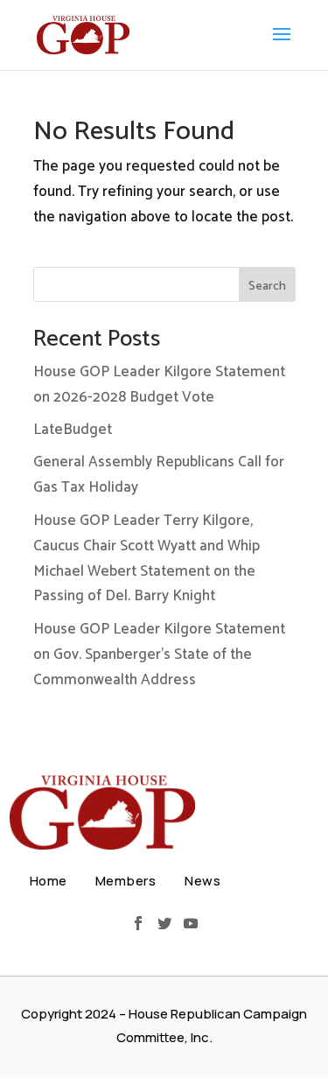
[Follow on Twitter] (164, 923)
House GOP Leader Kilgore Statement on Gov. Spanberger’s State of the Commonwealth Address (159, 654)
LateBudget (72, 429)
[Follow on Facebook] (138, 923)
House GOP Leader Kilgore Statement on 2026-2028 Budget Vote (159, 385)
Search (267, 286)
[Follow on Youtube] (191, 923)
